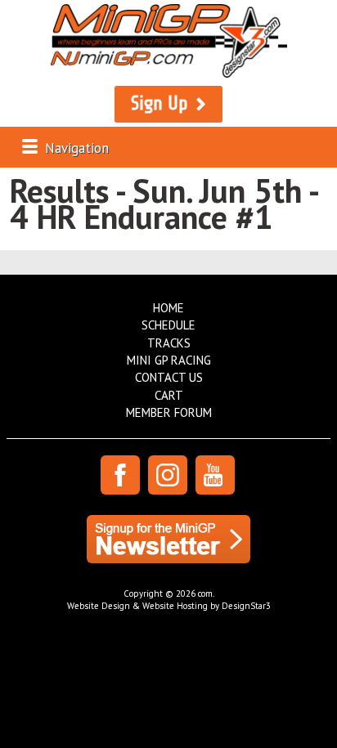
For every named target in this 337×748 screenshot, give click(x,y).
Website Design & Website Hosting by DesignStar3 (169, 605)
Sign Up (159, 103)
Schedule (168, 325)
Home (168, 308)
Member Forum (169, 412)
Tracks (169, 343)
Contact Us (169, 377)
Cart (169, 395)
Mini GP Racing (169, 360)
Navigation (77, 148)
